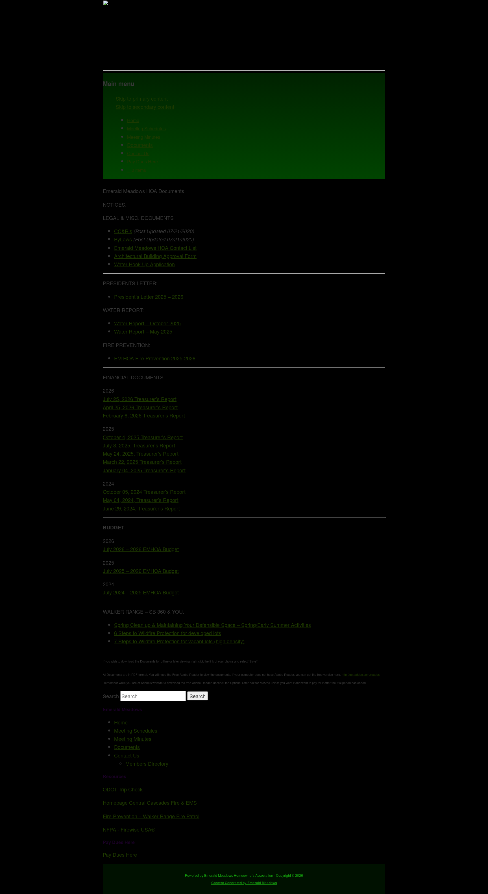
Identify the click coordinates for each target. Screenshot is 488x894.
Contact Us (138, 153)
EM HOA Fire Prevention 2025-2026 (154, 358)
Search (111, 696)
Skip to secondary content (145, 106)
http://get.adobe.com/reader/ (361, 674)
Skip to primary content (142, 98)
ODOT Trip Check (123, 789)
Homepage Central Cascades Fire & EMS (150, 802)
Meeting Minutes (143, 137)
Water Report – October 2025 (147, 323)
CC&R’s (123, 231)
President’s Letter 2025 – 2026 (148, 296)
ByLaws (123, 239)
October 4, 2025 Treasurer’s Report (143, 437)
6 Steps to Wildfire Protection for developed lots (167, 633)
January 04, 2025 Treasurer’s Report (144, 470)
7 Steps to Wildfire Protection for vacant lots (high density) (179, 641)
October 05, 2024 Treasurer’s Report (144, 491)
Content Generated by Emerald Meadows (244, 882)
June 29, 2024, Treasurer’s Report (141, 508)
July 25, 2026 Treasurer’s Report (140, 398)
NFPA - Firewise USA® (129, 829)
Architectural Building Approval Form (155, 255)
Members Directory (146, 763)
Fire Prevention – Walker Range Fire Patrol (151, 816)
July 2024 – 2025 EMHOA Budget (141, 592)
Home (133, 120)
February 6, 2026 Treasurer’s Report (144, 415)
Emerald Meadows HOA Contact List (155, 247)
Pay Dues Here (142, 161)
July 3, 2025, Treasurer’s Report (139, 445)
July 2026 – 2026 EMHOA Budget (141, 549)
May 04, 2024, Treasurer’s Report (140, 499)
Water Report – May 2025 (143, 331)
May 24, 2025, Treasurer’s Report (140, 453)
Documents (140, 144)
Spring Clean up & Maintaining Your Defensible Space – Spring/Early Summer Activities (212, 624)
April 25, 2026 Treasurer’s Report (140, 407)
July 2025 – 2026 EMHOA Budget (141, 570)
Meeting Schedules (146, 128)
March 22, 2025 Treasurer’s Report (142, 461)
